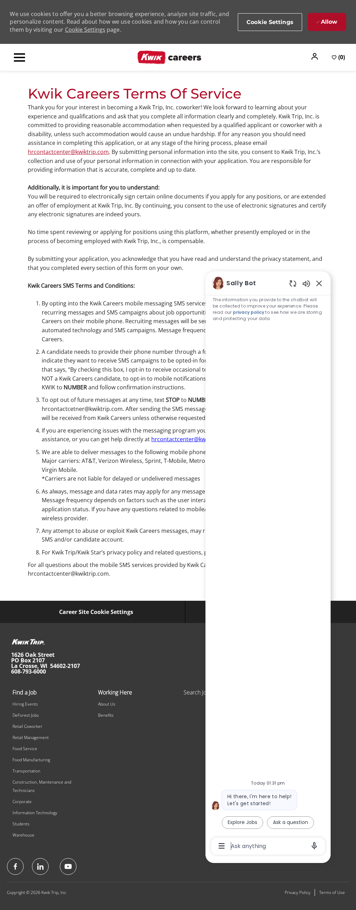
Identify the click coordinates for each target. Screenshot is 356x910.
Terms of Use (332, 892)
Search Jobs (198, 692)
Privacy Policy (297, 892)
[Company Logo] (169, 57)
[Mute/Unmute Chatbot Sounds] (306, 283)
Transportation (26, 771)
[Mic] (314, 845)
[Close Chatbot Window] (319, 283)
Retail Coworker (27, 726)
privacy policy (248, 312)
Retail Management (31, 737)
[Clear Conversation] (293, 283)
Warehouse (23, 835)
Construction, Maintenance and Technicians (42, 786)
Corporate (22, 801)
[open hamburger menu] (19, 57)
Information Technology (35, 813)
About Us (106, 704)
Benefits (106, 715)
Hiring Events (25, 704)
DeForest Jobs (26, 715)
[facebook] (15, 866)
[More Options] (221, 846)
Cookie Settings (85, 29)
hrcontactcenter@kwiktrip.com (68, 152)
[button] (315, 56)
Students (21, 824)
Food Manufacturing (31, 760)
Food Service (25, 749)
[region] (268, 563)
